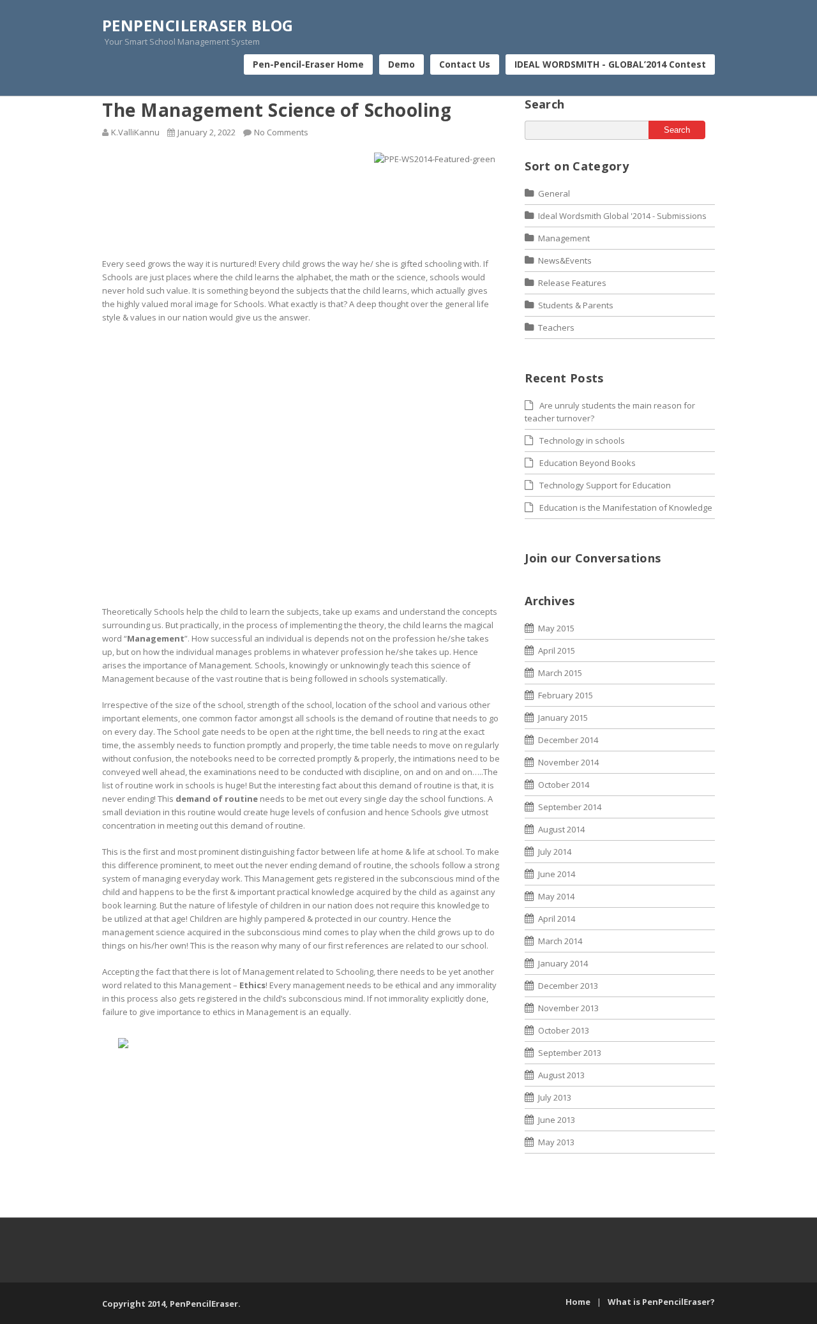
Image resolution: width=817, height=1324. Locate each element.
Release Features (572, 283)
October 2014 (563, 784)
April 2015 (556, 650)
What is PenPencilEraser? (661, 1301)
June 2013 (556, 1119)
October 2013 (563, 1030)
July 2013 (554, 1097)
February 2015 (565, 695)
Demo (401, 64)
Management (564, 238)
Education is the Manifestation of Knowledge (625, 507)
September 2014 (569, 807)
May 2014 (556, 896)
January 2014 (563, 963)
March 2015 (560, 673)
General (554, 193)
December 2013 (568, 985)
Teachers (556, 327)
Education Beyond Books (587, 463)
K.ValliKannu (135, 132)
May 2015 (556, 628)
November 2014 (568, 762)
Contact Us (464, 64)
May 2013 (556, 1142)
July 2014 (554, 851)
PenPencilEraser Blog (198, 25)
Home (578, 1301)
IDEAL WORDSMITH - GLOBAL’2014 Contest (610, 64)
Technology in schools (582, 440)
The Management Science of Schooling (277, 110)
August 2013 (561, 1075)
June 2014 (556, 874)
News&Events (565, 260)
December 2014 (568, 740)
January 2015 (563, 717)
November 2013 (568, 1008)
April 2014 (556, 918)
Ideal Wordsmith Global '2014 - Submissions (622, 216)
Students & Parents (575, 305)
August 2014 (561, 829)
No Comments (281, 132)
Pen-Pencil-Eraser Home (308, 64)
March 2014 (560, 941)
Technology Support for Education (605, 485)
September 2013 (569, 1052)
